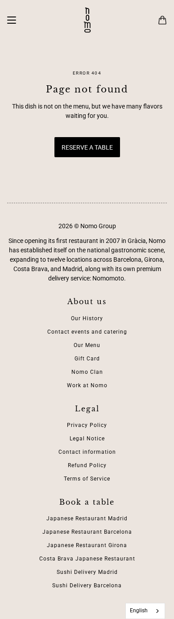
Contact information (87, 452)
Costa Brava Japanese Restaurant (87, 559)
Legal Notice (87, 438)
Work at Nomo (87, 385)
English (139, 610)
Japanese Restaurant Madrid (87, 518)
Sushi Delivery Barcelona (87, 585)
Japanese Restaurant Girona (87, 545)
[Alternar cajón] (11, 20)
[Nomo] (87, 20)
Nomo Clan (87, 372)
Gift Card (87, 359)
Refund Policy (87, 465)
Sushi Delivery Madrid (87, 572)
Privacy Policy (87, 425)
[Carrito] (162, 20)
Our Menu (87, 345)
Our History (87, 318)
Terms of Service (87, 479)
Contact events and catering (87, 332)
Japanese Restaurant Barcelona (87, 532)
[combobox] (145, 611)
